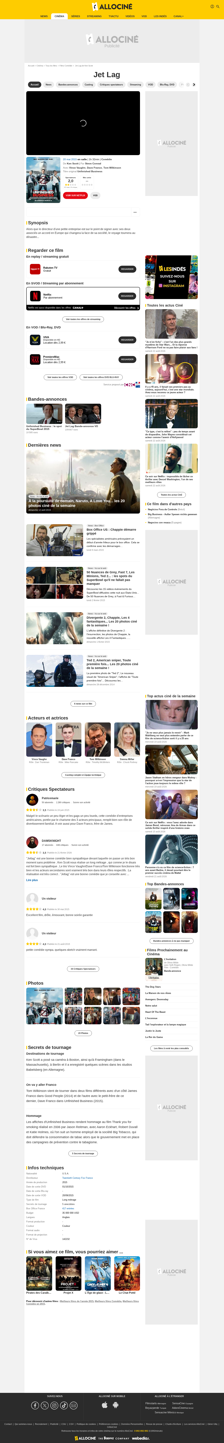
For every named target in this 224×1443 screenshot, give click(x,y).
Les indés (160, 16)
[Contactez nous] (74, 1405)
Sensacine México (165, 1412)
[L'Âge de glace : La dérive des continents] (98, 1273)
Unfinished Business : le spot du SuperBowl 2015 (44, 427)
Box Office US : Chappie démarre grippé (111, 531)
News (44, 16)
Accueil (31, 66)
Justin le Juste (153, 1031)
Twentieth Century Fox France (77, 1178)
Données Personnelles (132, 1424)
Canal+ (179, 16)
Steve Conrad (93, 163)
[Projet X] (69, 1273)
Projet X (68, 1292)
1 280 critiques (63, 802)
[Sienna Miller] (127, 739)
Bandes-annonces (47, 399)
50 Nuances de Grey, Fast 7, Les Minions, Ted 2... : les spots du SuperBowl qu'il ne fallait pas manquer (111, 578)
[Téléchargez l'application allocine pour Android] (117, 1404)
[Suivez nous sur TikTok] (64, 1405)
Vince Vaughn (77, 167)
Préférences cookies (108, 1424)
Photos (35, 983)
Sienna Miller (127, 759)
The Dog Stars (153, 987)
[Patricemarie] (32, 800)
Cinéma (59, 16)
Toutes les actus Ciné (171, 495)
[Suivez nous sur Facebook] (35, 1405)
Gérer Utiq (212, 1424)
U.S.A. (65, 1173)
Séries (75, 16)
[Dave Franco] (69, 739)
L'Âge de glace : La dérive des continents (110, 1292)
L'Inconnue (151, 1018)
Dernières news (44, 445)
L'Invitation (170, 959)
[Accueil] (112, 6)
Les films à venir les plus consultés (171, 1048)
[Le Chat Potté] (127, 1273)
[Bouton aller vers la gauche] (188, 85)
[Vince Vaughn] (39, 739)
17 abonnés (48, 845)
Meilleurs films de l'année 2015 (76, 1301)
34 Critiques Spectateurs (83, 969)
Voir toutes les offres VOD (60, 377)
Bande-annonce (172, 971)
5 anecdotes (68, 1204)
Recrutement (41, 1424)
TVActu (113, 16)
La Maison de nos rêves (158, 993)
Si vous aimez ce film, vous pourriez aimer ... (75, 1251)
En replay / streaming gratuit (47, 256)
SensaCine (178, 1403)
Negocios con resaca (164, 522)
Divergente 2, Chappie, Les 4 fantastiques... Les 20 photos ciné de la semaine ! (112, 621)
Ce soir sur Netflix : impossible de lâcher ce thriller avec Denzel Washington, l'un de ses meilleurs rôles (169, 479)
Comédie (106, 159)
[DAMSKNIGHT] (32, 842)
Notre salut (151, 1005)
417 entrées (68, 1208)
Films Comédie (65, 66)
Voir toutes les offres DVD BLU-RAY (101, 377)
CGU (63, 1424)
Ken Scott (73, 163)
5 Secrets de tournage (83, 1153)
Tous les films (51, 66)
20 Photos (83, 1033)
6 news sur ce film (83, 704)
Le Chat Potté (127, 1292)
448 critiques (62, 845)
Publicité (54, 1424)
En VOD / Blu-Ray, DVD (43, 327)
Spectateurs (70, 178)
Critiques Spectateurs (51, 789)
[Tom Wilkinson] (98, 739)
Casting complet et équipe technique (83, 775)
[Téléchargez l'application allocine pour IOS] (107, 1404)
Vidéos (130, 16)
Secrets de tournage (49, 1047)
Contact (8, 1424)
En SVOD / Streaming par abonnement (54, 283)
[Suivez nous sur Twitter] (45, 1405)
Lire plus (32, 880)
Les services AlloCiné (194, 1424)
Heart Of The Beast (155, 1012)
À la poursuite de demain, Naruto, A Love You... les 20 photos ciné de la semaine (77, 503)
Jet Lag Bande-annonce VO (81, 426)
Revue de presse (154, 1424)
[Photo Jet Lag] (44, 1006)
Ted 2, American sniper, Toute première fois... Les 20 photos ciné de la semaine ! (112, 664)
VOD (144, 16)
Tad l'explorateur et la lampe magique (165, 1024)
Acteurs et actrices (48, 718)
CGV (71, 1424)
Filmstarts (151, 1403)
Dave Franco (94, 167)
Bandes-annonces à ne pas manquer (171, 941)
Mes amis (87, 178)
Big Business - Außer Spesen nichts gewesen (172, 516)
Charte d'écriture (173, 1424)
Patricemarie (50, 798)
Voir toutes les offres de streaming (83, 319)
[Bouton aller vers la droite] (194, 85)
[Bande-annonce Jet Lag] (43, 180)
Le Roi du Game (154, 1037)
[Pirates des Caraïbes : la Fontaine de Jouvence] (39, 1273)
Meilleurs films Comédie (108, 1301)
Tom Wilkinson (112, 167)
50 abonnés (48, 802)
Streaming (94, 16)
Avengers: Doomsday (156, 999)
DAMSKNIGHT (51, 840)
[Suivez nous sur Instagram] (54, 1405)
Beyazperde (152, 1407)
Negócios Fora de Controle (166, 509)
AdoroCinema (180, 1407)
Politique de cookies (86, 1424)
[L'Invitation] (154, 969)
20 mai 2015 (70, 159)
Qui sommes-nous (23, 1424)
